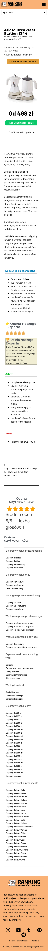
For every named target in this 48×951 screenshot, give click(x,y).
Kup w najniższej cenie (21, 123)
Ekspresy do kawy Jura (15, 810)
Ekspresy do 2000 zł (14, 723)
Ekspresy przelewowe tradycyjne (19, 623)
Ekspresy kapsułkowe (14, 609)
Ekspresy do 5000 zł (14, 743)
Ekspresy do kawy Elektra (16, 803)
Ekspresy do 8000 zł (14, 762)
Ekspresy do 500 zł (13, 713)
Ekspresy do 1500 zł (13, 719)
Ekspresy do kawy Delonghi (16, 800)
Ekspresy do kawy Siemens (16, 850)
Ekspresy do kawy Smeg (15, 853)
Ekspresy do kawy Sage (15, 840)
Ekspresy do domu (13, 557)
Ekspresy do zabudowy (15, 564)
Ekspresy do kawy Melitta (16, 823)
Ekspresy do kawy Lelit (15, 820)
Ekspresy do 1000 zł (13, 716)
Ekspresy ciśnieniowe (14, 582)
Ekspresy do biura (12, 561)
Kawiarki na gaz (12, 692)
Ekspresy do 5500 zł (14, 746)
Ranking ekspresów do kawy (15, 36)
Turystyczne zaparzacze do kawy (19, 668)
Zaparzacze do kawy (14, 588)
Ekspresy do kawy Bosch (15, 793)
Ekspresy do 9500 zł (14, 772)
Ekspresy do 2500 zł (14, 726)
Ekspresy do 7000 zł (14, 756)
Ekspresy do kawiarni (14, 567)
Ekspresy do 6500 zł (14, 752)
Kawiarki (9, 665)
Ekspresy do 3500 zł (14, 733)
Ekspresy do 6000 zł (14, 749)
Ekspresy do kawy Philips (15, 833)
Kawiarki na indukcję (14, 695)
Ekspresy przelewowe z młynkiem (19, 626)
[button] (44, 4)
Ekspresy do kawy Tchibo (16, 856)
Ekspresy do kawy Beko (15, 790)
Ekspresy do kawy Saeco (15, 843)
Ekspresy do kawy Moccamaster (19, 826)
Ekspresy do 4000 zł (14, 736)
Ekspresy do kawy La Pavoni (17, 816)
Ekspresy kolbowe (13, 602)
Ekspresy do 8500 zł (14, 766)
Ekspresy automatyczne (15, 606)
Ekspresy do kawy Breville (16, 796)
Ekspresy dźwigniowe (14, 644)
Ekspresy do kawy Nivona (16, 830)
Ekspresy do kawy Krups (15, 813)
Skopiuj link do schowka (22, 61)
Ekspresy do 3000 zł (14, 729)
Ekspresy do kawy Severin (16, 846)
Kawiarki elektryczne (14, 699)
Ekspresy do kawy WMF (15, 859)
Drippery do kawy (12, 678)
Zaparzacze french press (16, 675)
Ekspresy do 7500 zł (14, 759)
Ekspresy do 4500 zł (14, 739)
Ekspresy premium (13, 776)
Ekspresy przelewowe (14, 585)
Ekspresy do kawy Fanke (15, 806)
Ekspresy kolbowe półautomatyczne (21, 647)
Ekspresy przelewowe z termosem (19, 630)
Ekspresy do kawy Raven (15, 836)
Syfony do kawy (12, 671)
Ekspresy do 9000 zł (14, 769)
